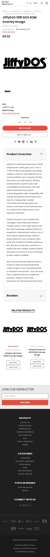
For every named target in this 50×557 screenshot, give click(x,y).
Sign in (20, 441)
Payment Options (25, 426)
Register (29, 441)
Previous (2, 333)
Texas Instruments (25, 471)
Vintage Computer (25, 474)
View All (25, 491)
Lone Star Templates (29, 548)
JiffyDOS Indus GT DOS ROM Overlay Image (37, 352)
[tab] (25, 296)
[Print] (23, 141)
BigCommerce (29, 545)
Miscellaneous (25, 464)
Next (47, 333)
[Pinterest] (35, 141)
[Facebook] (15, 141)
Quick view (13, 363)
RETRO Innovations (25, 487)
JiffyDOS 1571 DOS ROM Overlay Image (13, 354)
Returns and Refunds (25, 432)
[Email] (19, 141)
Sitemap (25, 445)
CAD (35, 3)
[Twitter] (27, 141)
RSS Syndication (25, 435)
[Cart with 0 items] (41, 3)
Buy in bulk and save (11, 113)
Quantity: (25, 117)
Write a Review (8, 32)
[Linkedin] (31, 141)
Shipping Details (25, 429)
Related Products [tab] (23, 310)
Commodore (25, 458)
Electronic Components (25, 461)
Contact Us (25, 422)
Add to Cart (13, 367)
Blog (25, 438)
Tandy (25, 468)
